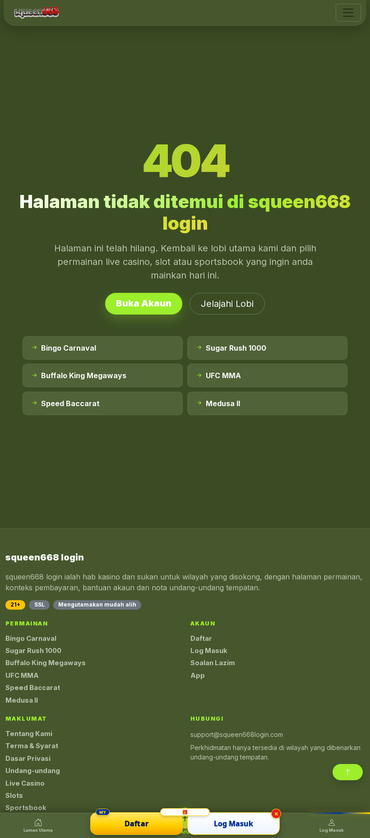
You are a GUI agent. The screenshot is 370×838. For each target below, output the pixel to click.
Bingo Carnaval (30, 638)
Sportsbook (25, 808)
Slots (14, 796)
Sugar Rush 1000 (33, 651)
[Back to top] (348, 772)
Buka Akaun (143, 303)
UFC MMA (22, 675)
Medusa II (21, 700)
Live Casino (25, 783)
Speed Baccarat (32, 688)
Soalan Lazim (212, 663)
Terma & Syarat (31, 746)
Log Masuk (208, 651)
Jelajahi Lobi (227, 303)
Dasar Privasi (28, 759)
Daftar (201, 638)
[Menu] (348, 13)
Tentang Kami (28, 734)
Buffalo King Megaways (45, 663)
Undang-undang (32, 771)
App (197, 675)
